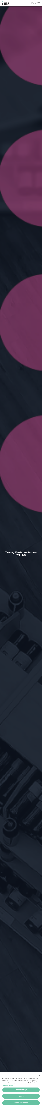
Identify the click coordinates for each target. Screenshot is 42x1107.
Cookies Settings (21, 1090)
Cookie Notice (8, 1085)
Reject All (21, 1096)
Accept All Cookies (21, 1103)
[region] (21, 1089)
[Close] (39, 1075)
